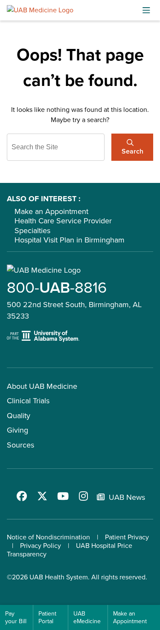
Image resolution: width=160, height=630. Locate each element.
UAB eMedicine (87, 617)
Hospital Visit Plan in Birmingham (70, 239)
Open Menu (146, 10)
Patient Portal (47, 617)
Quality (18, 415)
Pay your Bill (15, 617)
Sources (20, 444)
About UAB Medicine (42, 386)
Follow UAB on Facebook (22, 496)
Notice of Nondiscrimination (48, 537)
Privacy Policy (40, 545)
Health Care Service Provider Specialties (63, 225)
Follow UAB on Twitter (42, 496)
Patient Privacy (127, 537)
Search (132, 151)
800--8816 (57, 287)
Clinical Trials (28, 400)
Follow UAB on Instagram (83, 496)
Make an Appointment (51, 211)
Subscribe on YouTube (63, 496)
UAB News (127, 497)
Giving (17, 430)
